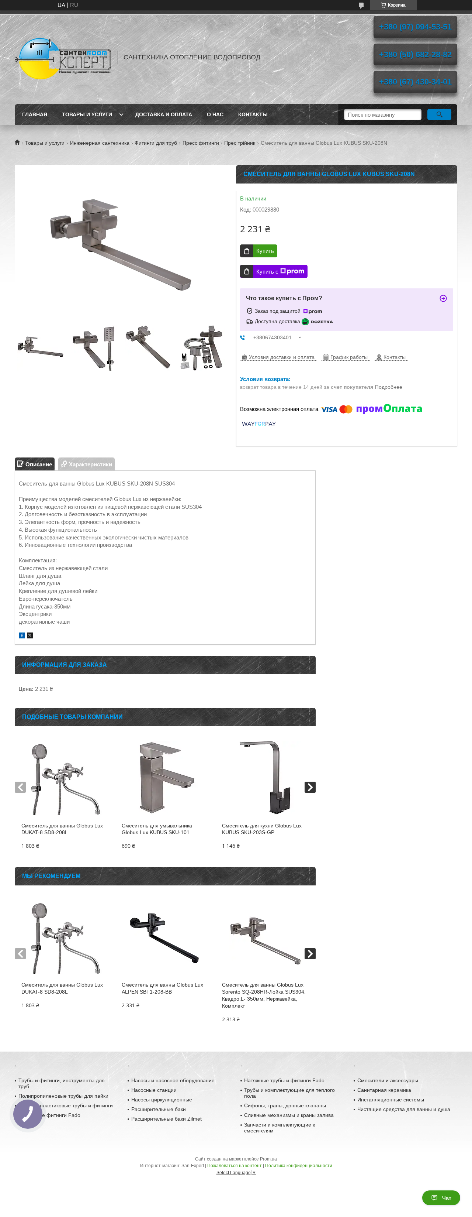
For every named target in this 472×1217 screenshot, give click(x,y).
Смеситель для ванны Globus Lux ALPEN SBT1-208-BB (162, 988)
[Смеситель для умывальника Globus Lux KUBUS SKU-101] (165, 778)
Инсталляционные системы (390, 1100)
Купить (265, 251)
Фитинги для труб (156, 143)
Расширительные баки (158, 1109)
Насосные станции (154, 1090)
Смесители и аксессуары (387, 1080)
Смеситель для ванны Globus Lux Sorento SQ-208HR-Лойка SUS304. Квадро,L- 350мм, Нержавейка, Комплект (264, 995)
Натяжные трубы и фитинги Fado (284, 1080)
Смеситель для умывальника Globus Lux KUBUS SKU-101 (157, 829)
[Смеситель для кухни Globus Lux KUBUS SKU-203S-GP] (265, 778)
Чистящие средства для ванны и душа (403, 1109)
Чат (446, 1198)
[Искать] (439, 114)
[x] (30, 636)
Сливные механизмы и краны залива (289, 1115)
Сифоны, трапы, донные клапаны (285, 1105)
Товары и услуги (87, 114)
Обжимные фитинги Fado (49, 1115)
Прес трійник (239, 143)
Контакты (253, 114)
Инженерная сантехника (99, 143)
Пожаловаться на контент (234, 1165)
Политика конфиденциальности (298, 1165)
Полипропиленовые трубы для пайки (63, 1096)
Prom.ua (268, 1159)
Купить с (267, 271)
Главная (34, 114)
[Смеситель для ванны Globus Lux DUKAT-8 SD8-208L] (65, 778)
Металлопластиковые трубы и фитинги (65, 1105)
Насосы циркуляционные (161, 1100)
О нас (215, 114)
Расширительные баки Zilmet (166, 1119)
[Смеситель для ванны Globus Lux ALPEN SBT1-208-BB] (165, 937)
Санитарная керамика (384, 1090)
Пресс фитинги (201, 143)
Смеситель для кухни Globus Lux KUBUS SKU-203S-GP (262, 829)
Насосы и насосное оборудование (173, 1080)
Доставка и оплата (163, 114)
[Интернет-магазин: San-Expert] (63, 57)
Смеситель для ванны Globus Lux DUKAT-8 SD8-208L (62, 829)
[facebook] (22, 636)
